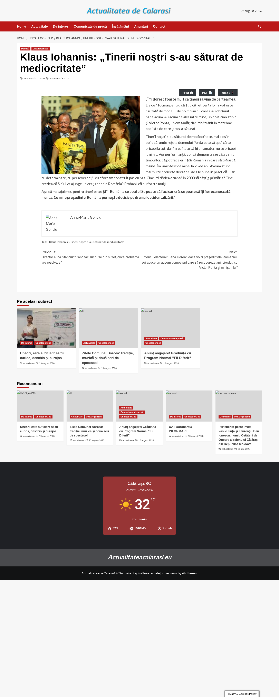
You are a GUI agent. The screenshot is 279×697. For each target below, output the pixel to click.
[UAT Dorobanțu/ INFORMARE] (189, 406)
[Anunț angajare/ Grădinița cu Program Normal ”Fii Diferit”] (170, 328)
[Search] (259, 26)
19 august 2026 (47, 363)
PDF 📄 (207, 92)
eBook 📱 (227, 92)
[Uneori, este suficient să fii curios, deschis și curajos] (46, 328)
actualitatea (29, 363)
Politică (25, 48)
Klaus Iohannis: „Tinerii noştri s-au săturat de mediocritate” (86, 242)
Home (21, 26)
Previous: (90, 257)
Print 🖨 (187, 92)
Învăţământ (120, 26)
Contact (159, 26)
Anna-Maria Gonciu (34, 78)
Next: (190, 260)
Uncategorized (40, 48)
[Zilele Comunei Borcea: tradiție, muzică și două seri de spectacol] (108, 328)
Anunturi (141, 26)
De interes (61, 26)
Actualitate (39, 26)
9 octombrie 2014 (59, 78)
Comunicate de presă (90, 26)
